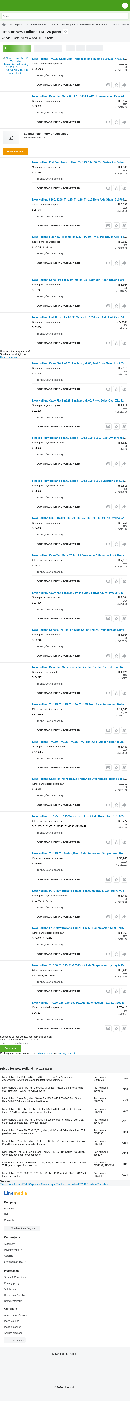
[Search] (125, 16)
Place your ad (15, 151)
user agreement (66, 1053)
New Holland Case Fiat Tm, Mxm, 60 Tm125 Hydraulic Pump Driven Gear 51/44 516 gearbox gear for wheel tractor (43, 1121)
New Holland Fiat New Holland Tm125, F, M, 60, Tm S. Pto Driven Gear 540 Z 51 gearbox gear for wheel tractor (44, 1164)
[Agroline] (4, 24)
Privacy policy (12, 1283)
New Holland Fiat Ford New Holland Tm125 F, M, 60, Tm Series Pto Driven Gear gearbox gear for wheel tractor (43, 1153)
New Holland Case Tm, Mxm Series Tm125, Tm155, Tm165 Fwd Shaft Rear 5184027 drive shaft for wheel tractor (41, 1100)
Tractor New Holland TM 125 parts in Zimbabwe (82, 1184)
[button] (125, 5)
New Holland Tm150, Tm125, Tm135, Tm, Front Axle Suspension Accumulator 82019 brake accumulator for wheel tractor (38, 1078)
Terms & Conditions (15, 1277)
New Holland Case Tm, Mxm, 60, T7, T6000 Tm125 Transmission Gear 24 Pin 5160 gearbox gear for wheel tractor (43, 1142)
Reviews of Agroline (15, 1295)
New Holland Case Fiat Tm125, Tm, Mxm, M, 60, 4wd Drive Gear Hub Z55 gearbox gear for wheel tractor (43, 1132)
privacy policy (44, 1053)
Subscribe (10, 1048)
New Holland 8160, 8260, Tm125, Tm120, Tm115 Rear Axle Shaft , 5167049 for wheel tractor (44, 1174)
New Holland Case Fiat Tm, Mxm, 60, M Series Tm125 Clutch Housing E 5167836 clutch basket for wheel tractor (42, 1089)
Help (6, 1214)
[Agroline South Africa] (22, 5)
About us (9, 1208)
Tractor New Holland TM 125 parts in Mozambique (28, 1184)
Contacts (9, 1220)
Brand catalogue (13, 1300)
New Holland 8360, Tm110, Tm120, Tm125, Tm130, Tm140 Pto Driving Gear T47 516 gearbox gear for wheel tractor (41, 1110)
